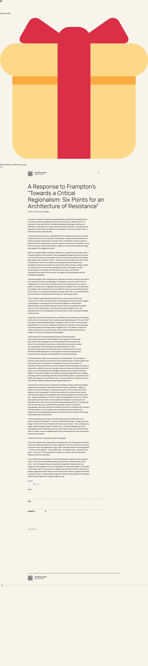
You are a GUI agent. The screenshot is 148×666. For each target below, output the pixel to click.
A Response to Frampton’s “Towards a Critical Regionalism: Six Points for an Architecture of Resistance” (66, 196)
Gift (1, 167)
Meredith (46, 211)
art (45, 511)
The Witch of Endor (41, 172)
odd (55, 447)
